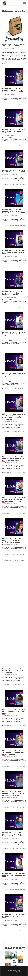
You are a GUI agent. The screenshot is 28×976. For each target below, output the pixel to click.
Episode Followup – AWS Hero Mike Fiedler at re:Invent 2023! (13, 171)
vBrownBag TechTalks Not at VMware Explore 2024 (13, 45)
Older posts (5, 936)
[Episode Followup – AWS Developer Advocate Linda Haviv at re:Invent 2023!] (14, 527)
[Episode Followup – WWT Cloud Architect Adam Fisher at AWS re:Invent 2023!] (14, 780)
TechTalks (9, 61)
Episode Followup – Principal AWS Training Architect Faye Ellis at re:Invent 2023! (13, 458)
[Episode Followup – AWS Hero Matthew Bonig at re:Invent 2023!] (14, 903)
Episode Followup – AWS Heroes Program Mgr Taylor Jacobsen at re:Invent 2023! (12, 90)
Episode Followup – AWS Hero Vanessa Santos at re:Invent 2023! (13, 374)
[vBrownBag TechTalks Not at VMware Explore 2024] (14, 29)
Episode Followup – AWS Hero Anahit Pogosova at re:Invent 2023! (13, 711)
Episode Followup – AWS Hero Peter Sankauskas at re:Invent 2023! (13, 875)
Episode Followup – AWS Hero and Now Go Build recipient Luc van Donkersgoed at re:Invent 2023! (13, 416)
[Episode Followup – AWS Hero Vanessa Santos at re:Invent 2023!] (14, 361)
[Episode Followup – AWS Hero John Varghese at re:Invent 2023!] (14, 118)
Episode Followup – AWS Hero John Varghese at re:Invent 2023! (13, 131)
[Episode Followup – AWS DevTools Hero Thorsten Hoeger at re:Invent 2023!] (14, 821)
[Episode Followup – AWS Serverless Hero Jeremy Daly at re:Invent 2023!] (14, 739)
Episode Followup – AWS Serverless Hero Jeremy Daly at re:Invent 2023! (13, 752)
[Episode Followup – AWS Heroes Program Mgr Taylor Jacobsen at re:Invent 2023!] (14, 77)
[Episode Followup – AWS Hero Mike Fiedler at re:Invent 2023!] (14, 158)
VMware (4, 63)
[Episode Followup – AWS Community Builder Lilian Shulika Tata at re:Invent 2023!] (14, 198)
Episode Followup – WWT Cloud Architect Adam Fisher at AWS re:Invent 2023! (13, 793)
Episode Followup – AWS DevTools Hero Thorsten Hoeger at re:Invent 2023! (12, 834)
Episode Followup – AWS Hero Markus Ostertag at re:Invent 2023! (13, 334)
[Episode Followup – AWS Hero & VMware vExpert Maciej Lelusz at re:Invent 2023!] (14, 486)
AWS (8, 104)
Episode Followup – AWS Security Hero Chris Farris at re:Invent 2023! (12, 670)
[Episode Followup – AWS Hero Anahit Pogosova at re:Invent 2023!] (14, 698)
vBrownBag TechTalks (17, 61)
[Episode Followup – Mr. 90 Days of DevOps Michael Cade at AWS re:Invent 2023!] (14, 280)
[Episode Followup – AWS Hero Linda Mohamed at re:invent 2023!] (14, 239)
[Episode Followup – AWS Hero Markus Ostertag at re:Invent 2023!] (14, 320)
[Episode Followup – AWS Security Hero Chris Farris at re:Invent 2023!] (14, 612)
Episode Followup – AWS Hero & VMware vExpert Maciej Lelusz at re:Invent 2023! (13, 499)
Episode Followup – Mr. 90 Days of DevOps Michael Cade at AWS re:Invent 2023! (13, 293)
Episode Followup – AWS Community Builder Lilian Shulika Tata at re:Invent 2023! (13, 211)
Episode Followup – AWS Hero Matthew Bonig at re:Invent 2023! (13, 916)
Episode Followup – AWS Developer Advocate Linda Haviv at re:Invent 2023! (12, 540)
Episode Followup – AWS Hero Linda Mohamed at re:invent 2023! (13, 252)
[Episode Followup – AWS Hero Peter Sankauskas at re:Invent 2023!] (14, 862)
